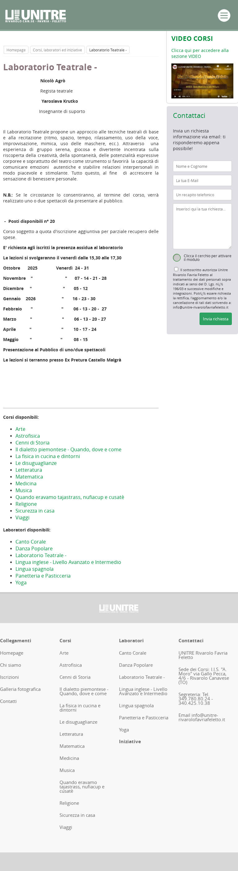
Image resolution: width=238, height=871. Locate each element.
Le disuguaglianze (36, 463)
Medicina (26, 483)
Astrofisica (27, 435)
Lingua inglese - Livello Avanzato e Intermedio (68, 562)
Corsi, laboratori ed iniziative (57, 49)
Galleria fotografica (20, 689)
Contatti (8, 701)
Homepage (16, 49)
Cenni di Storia (32, 442)
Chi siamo (10, 665)
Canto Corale (30, 541)
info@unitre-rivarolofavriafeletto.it (201, 717)
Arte (20, 429)
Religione (26, 503)
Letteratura (28, 469)
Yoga (21, 582)
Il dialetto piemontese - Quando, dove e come (68, 449)
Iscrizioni (9, 677)
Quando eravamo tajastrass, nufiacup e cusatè (69, 497)
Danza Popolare (34, 548)
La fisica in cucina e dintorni (47, 456)
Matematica (29, 476)
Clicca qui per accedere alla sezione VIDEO (200, 53)
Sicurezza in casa (35, 510)
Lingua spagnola (34, 569)
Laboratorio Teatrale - (40, 555)
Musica (23, 490)
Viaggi (22, 517)
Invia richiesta (215, 319)
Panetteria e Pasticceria (43, 575)
